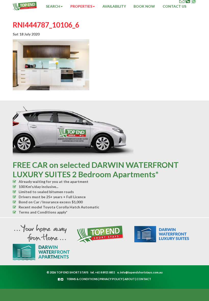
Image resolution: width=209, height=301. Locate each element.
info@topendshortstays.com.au (141, 272)
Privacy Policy (111, 279)
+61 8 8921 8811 (105, 272)
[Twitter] (62, 279)
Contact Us (174, 6)
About (129, 279)
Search (53, 6)
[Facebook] (59, 279)
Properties (81, 6)
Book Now (144, 6)
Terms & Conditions (82, 279)
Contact (144, 279)
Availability (114, 6)
